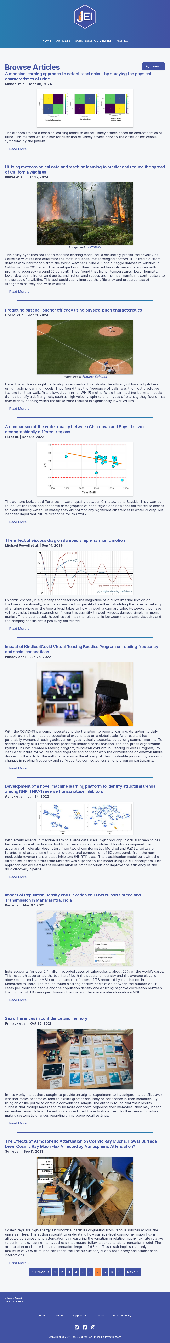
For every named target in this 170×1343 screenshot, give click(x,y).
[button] (93, 40)
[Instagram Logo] (93, 1327)
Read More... (19, 149)
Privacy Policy (122, 1315)
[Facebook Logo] (85, 1327)
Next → (133, 1272)
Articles (63, 40)
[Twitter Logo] (77, 1327)
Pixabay (94, 247)
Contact (100, 1315)
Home (46, 40)
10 (120, 1272)
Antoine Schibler (94, 376)
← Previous (40, 1272)
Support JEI (79, 1315)
